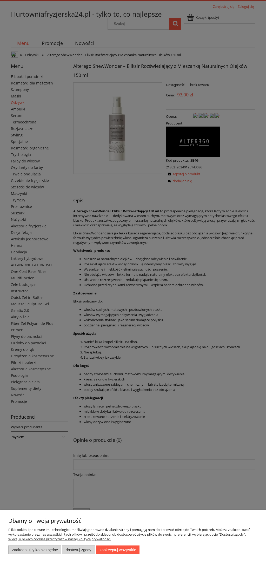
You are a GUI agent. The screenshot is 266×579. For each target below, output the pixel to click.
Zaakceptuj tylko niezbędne (35, 550)
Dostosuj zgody (78, 550)
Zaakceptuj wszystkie (117, 550)
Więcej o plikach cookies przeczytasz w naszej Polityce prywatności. (59, 539)
